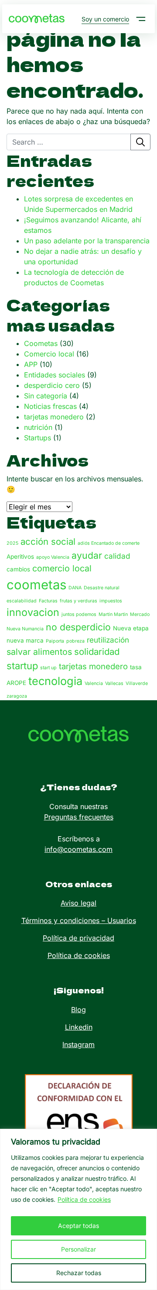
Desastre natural (101, 588)
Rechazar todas (78, 1272)
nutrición (38, 427)
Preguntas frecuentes (78, 817)
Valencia (94, 683)
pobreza (75, 641)
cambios (18, 569)
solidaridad (96, 651)
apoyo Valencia (52, 557)
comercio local (62, 568)
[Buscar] (140, 142)
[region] (78, 1209)
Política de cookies (84, 1199)
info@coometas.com (78, 849)
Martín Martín (113, 614)
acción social (47, 541)
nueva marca (25, 640)
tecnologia (55, 681)
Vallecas (114, 683)
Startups (37, 437)
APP (31, 364)
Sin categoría (45, 395)
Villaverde (137, 683)
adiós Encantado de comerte (109, 543)
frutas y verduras (78, 601)
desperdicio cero (52, 385)
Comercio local (49, 353)
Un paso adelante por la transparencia (87, 240)
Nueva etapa (131, 628)
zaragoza (17, 696)
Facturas (48, 601)
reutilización (108, 639)
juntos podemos (78, 614)
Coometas (41, 343)
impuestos (110, 601)
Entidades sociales (54, 374)
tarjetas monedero (54, 416)
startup (22, 665)
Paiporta (55, 641)
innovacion (33, 612)
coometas (36, 584)
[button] (141, 19)
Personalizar (78, 1249)
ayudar (87, 555)
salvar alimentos (39, 652)
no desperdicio (78, 627)
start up (48, 668)
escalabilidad (22, 601)
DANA (75, 588)
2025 (12, 543)
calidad (117, 555)
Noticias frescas (50, 406)
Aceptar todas (78, 1225)
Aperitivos (20, 556)
